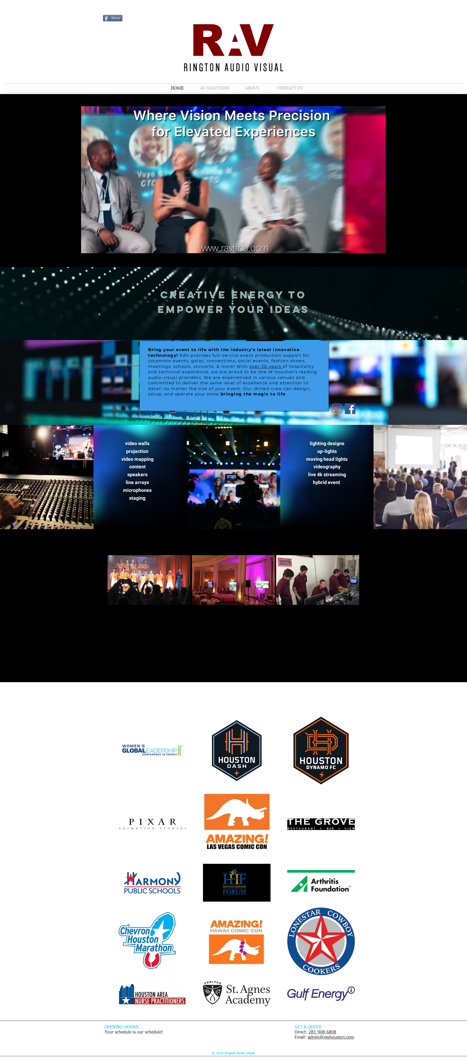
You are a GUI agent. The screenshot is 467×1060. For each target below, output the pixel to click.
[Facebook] (350, 409)
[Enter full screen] (378, 258)
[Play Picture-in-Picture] (369, 258)
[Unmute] (97, 258)
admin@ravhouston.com (331, 1037)
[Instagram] (337, 409)
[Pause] (87, 258)
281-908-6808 (322, 1032)
